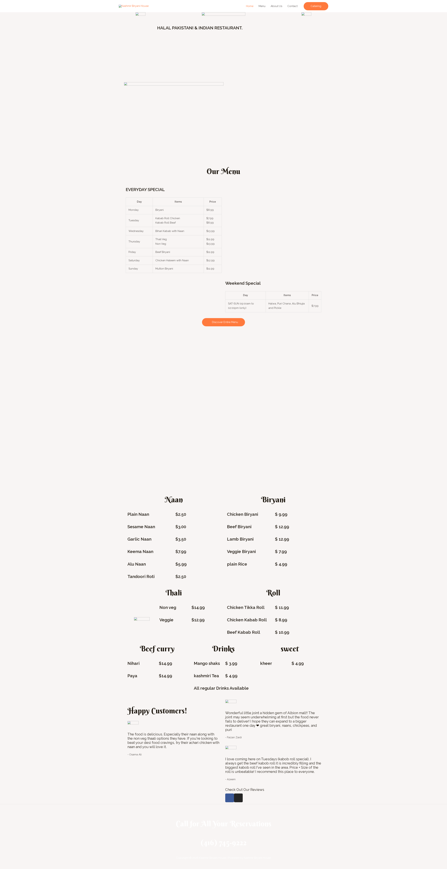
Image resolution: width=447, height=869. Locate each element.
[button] (316, 6)
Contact (292, 6)
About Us (276, 6)
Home (249, 6)
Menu (262, 6)
